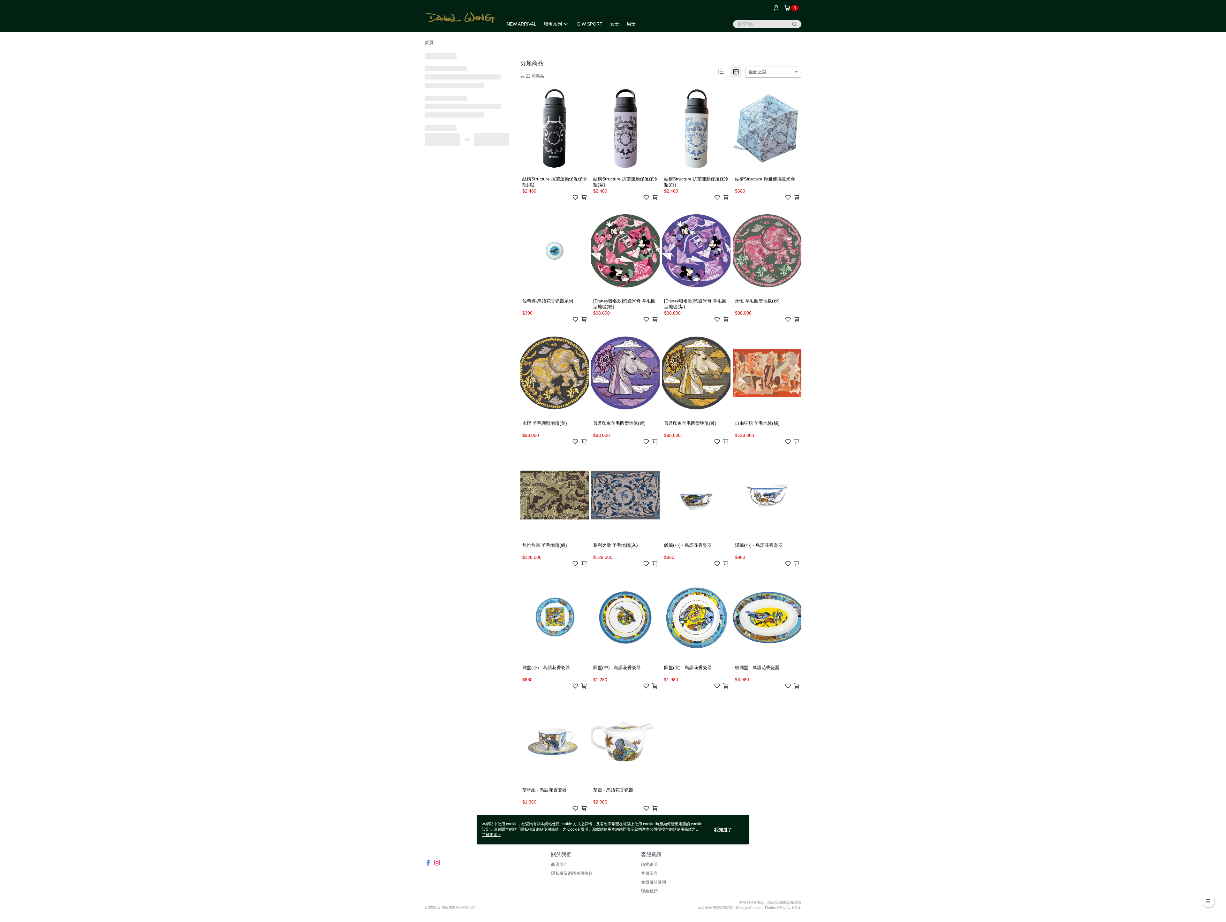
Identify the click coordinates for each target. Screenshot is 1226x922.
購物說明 (649, 864)
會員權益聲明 (653, 882)
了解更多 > (491, 835)
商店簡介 (559, 864)
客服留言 (649, 873)
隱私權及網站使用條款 (572, 873)
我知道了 (723, 829)
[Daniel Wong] (460, 16)
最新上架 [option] (758, 71)
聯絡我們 (649, 891)
